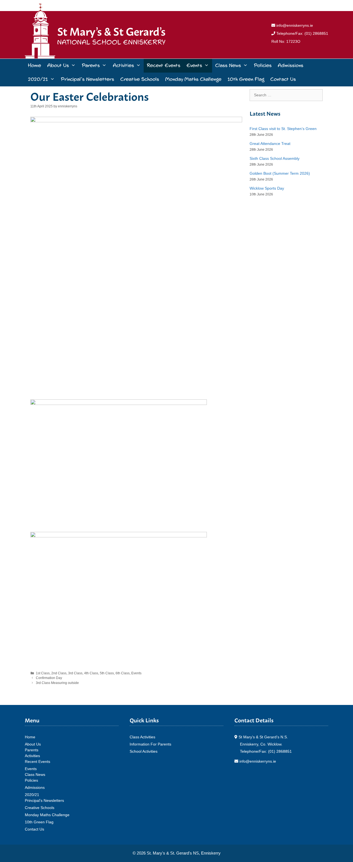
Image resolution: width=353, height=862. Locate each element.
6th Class (123, 673)
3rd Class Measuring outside (57, 683)
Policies (263, 65)
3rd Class (75, 673)
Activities (123, 65)
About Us (58, 65)
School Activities (143, 751)
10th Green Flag (246, 79)
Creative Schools (139, 79)
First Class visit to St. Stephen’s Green (283, 128)
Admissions (290, 65)
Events (194, 65)
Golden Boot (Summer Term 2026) (280, 173)
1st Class (43, 673)
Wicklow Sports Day (267, 188)
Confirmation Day (49, 678)
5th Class (107, 673)
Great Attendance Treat (270, 143)
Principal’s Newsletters (87, 79)
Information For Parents (150, 744)
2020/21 (38, 79)
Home (34, 65)
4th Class (91, 673)
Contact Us (283, 79)
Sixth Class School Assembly (274, 158)
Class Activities (142, 737)
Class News (228, 65)
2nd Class (58, 673)
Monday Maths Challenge (193, 79)
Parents (91, 65)
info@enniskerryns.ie (294, 25)
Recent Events (163, 65)
